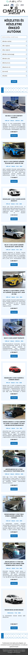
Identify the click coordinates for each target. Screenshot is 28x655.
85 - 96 (19, 90)
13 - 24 (4, 90)
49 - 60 (12, 90)
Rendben (14, 653)
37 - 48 (9, 90)
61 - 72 (14, 90)
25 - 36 (7, 90)
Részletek (14, 135)
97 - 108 (22, 90)
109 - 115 (25, 90)
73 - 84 (17, 90)
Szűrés (14, 81)
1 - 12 (2, 90)
